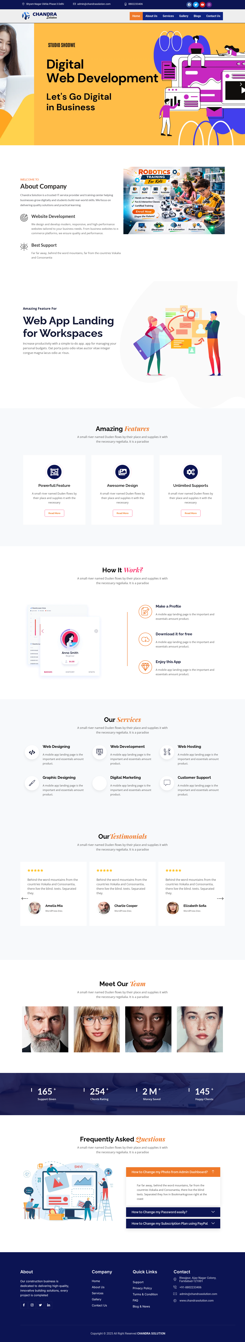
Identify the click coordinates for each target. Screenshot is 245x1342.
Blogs (197, 16)
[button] (4, 84)
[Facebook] (23, 1305)
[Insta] (32, 1305)
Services (168, 16)
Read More (54, 513)
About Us (151, 16)
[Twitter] (40, 1305)
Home (136, 16)
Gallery (183, 16)
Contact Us (213, 16)
